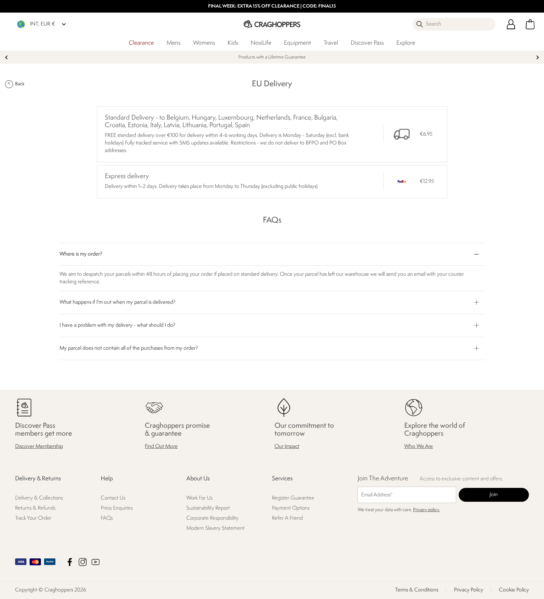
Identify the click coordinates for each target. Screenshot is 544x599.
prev (6, 57)
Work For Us (199, 498)
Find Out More (161, 446)
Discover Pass (367, 43)
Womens (204, 43)
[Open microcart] (530, 24)
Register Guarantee (293, 498)
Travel (331, 43)
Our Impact (287, 446)
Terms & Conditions (416, 590)
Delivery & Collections (39, 498)
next (537, 57)
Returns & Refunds (35, 508)
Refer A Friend (287, 518)
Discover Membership (39, 446)
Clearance (141, 43)
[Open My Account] (511, 24)
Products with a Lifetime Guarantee (272, 57)
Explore (405, 43)
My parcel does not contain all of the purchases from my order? (129, 348)
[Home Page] (272, 24)
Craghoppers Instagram (83, 562)
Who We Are (418, 446)
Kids (233, 43)
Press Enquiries (117, 508)
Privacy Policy (468, 590)
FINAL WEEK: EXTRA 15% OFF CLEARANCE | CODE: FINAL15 (272, 6)
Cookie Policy (514, 590)
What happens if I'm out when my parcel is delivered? (117, 302)
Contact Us (113, 498)
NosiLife (261, 43)
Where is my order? (81, 254)
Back (19, 84)
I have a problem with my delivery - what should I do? (117, 325)
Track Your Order (33, 518)
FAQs (107, 518)
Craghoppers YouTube (95, 562)
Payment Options (290, 508)
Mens (173, 43)
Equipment (297, 43)
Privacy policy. (426, 510)
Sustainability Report (208, 508)
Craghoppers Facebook (70, 562)
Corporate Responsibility (212, 518)
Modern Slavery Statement (215, 528)
